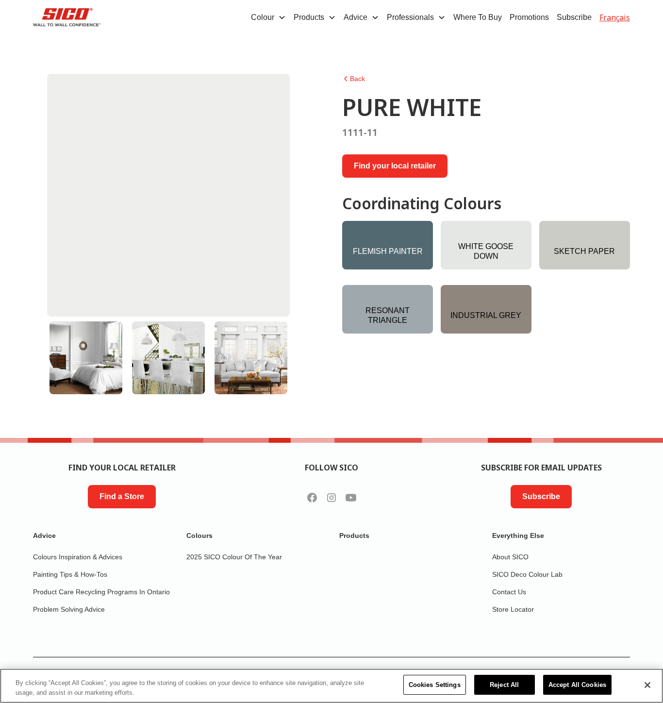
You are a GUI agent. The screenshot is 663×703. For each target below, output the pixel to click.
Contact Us (509, 592)
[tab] (86, 358)
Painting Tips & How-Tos (70, 574)
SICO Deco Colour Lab (527, 574)
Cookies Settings (435, 684)
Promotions (529, 17)
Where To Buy (477, 17)
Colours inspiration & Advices (77, 557)
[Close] (647, 685)
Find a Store (121, 496)
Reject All (504, 684)
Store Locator (513, 609)
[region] (331, 686)
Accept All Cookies (577, 684)
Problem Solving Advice (69, 609)
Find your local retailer (395, 166)
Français (614, 17)
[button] (268, 17)
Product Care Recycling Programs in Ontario (101, 592)
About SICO (510, 557)
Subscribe (574, 17)
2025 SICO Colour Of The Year (234, 557)
